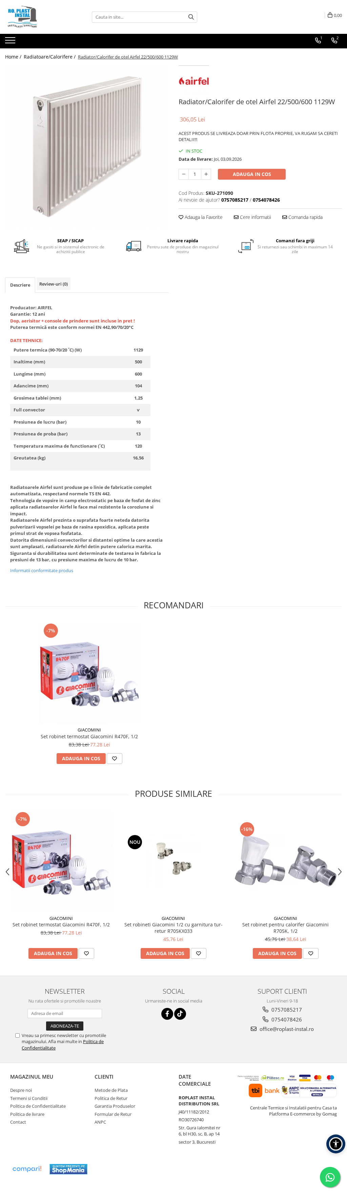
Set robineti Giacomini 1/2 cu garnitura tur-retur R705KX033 (173, 927)
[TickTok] (180, 1014)
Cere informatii (255, 217)
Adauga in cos (252, 174)
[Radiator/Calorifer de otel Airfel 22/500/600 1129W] (86, 146)
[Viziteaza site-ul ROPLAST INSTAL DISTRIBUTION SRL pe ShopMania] (68, 1169)
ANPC (100, 1122)
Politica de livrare (27, 1114)
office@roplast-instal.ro (286, 1029)
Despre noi (21, 1090)
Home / (14, 56)
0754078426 (286, 1019)
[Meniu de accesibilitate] (335, 1143)
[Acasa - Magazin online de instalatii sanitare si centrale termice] (39, 17)
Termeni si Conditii (28, 1098)
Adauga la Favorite (203, 217)
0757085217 (286, 1009)
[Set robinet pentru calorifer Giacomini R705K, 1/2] (285, 861)
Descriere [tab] (20, 285)
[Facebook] (167, 1014)
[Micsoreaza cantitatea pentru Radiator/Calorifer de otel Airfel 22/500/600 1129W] (184, 174)
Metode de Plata (111, 1090)
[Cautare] (191, 17)
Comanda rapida (305, 217)
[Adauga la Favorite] (114, 758)
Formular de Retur (113, 1114)
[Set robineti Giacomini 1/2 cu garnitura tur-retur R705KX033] (173, 861)
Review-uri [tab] (53, 284)
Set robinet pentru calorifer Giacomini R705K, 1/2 (285, 927)
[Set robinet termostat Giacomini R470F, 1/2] (89, 672)
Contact (18, 1122)
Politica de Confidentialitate (38, 1106)
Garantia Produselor (115, 1106)
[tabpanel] (86, 146)
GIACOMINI (89, 730)
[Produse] (11, 42)
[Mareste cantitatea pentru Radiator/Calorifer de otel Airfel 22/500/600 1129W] (206, 174)
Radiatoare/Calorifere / (50, 56)
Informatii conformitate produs (41, 570)
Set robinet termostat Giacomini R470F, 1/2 (89, 736)
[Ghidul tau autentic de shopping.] (27, 1169)
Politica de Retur (111, 1098)
